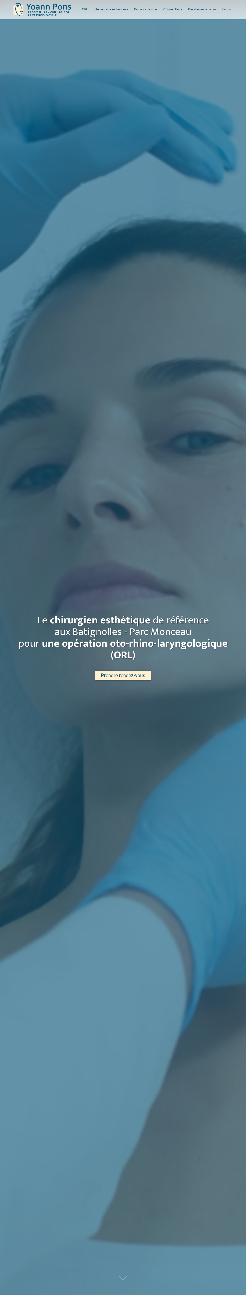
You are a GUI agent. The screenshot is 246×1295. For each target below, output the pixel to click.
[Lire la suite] (123, 1279)
